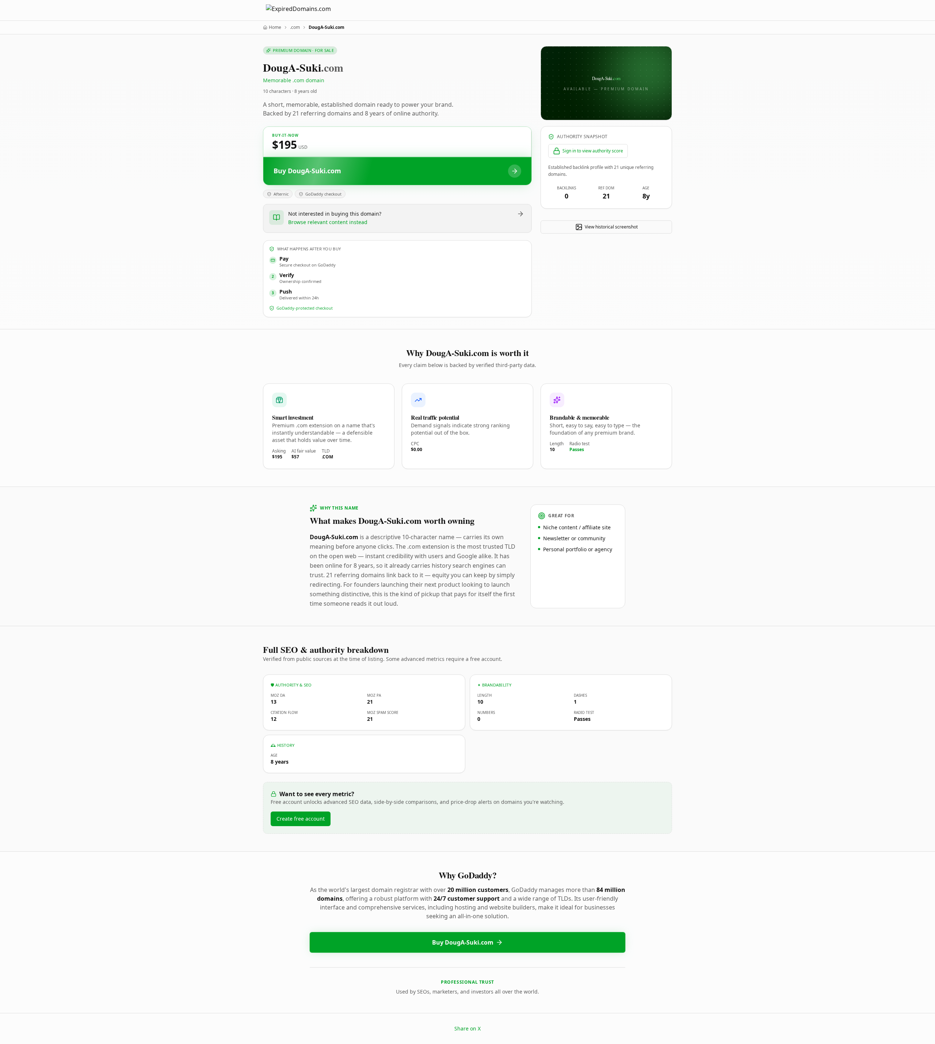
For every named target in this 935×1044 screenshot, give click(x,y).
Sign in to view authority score (592, 151)
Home (275, 27)
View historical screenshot (611, 227)
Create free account (300, 818)
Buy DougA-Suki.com (462, 942)
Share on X (467, 1028)
